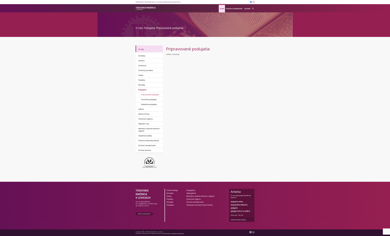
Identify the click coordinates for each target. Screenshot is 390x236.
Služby (140, 75)
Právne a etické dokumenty (148, 140)
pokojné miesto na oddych (240, 211)
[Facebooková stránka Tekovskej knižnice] (251, 2)
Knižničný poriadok (145, 70)
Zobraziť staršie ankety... (239, 220)
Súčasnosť (142, 65)
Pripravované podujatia (150, 95)
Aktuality (141, 85)
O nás (222, 9)
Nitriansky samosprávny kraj (172, 2)
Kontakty (141, 56)
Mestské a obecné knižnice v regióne (149, 129)
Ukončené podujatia (149, 99)
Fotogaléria (190, 190)
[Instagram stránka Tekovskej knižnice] (253, 2)
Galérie (141, 109)
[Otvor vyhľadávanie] (252, 8)
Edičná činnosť (143, 114)
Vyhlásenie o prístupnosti (177, 233)
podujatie (234, 208)
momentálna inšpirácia (239, 205)
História (141, 61)
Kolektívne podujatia (149, 104)
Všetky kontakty (144, 214)
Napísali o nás (143, 124)
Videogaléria (191, 193)
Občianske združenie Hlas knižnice (199, 205)
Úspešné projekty (145, 136)
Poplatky (141, 80)
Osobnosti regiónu (145, 119)
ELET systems (166, 233)
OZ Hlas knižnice (144, 150)
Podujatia (142, 90)
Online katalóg (172, 190)
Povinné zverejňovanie (234, 9)
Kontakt (247, 9)
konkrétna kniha (237, 202)
